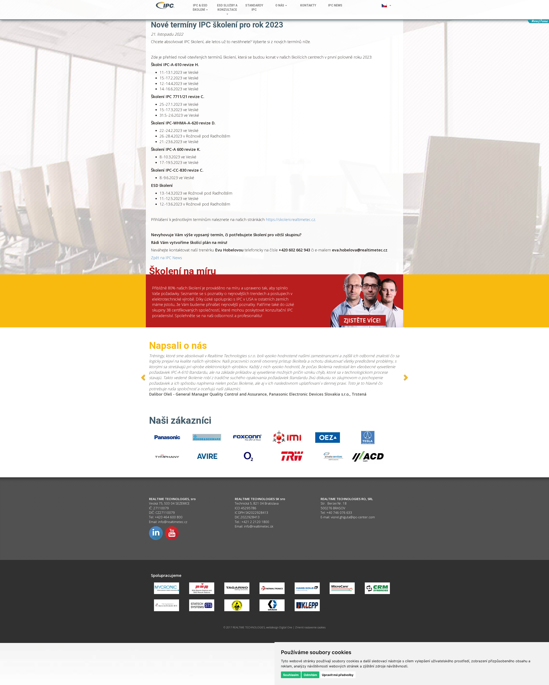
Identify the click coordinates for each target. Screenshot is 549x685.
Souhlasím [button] (291, 675)
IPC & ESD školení (200, 7)
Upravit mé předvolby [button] (337, 675)
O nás (280, 5)
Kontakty (308, 5)
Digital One (285, 627)
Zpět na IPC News (166, 257)
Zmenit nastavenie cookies (310, 627)
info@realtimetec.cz (172, 522)
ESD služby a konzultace (227, 7)
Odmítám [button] (310, 675)
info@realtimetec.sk (258, 526)
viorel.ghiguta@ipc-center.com (353, 517)
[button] (386, 5)
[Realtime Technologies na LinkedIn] (156, 532)
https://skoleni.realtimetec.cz (290, 219)
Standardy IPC (254, 7)
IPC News (335, 5)
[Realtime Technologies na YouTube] (172, 532)
